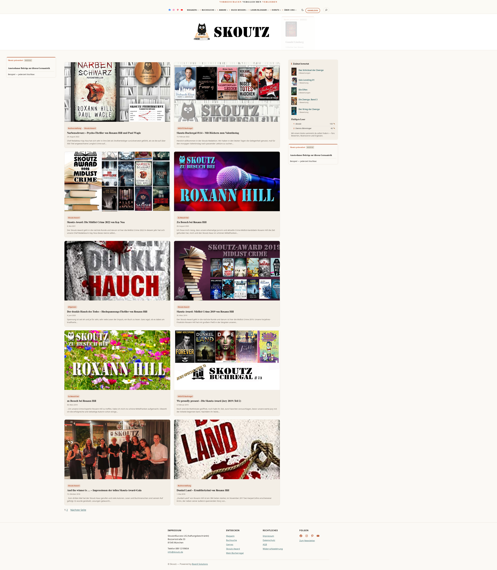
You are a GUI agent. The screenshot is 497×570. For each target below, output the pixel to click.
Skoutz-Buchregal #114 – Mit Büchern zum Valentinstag (208, 132)
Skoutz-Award (90, 128)
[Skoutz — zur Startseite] (231, 32)
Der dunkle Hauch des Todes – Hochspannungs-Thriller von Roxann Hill (107, 311)
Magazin (230, 536)
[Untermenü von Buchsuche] (215, 10)
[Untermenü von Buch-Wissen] (246, 10)
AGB (265, 544)
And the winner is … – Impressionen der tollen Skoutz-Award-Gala (104, 490)
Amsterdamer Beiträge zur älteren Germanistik (29, 68)
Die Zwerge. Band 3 (308, 99)
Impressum (268, 536)
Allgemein (72, 307)
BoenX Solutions (200, 564)
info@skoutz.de (175, 552)
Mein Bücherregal (235, 553)
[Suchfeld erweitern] (326, 10)
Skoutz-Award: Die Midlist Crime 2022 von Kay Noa (96, 222)
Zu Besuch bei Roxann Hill (191, 222)
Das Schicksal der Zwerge (311, 70)
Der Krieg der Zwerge (309, 109)
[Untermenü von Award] (227, 10)
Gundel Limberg (295, 42)
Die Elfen (303, 90)
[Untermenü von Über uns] (296, 10)
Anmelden (313, 10)
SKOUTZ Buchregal (185, 128)
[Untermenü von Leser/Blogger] (268, 10)
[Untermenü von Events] (280, 10)
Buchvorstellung (74, 128)
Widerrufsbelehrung (273, 548)
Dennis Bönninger (303, 128)
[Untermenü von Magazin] (198, 10)
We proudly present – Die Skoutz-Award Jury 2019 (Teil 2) (209, 400)
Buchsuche (231, 540)
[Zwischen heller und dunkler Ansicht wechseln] (302, 10)
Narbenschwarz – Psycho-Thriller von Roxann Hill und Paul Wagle (104, 132)
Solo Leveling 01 (307, 80)
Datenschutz (269, 540)
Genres (229, 544)
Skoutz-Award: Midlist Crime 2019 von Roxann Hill (205, 311)
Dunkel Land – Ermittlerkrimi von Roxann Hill (203, 490)
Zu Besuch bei (183, 218)
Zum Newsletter (307, 540)
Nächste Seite (78, 510)
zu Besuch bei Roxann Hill (81, 400)
